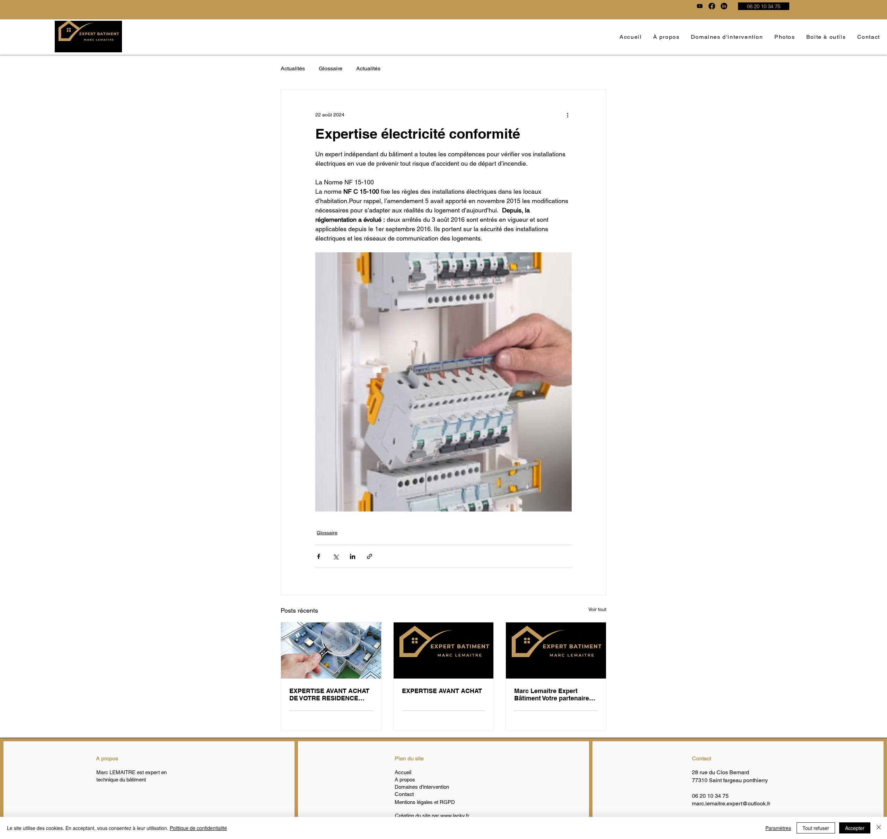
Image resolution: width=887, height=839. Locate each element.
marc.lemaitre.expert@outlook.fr (731, 803)
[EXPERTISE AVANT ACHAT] (444, 650)
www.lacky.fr (454, 816)
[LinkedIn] (724, 6)
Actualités (293, 68)
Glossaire (330, 68)
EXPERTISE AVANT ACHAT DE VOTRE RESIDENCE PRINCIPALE (329, 694)
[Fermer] (879, 827)
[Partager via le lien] (369, 556)
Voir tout (597, 609)
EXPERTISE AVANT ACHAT (442, 690)
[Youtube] (699, 6)
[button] (784, 37)
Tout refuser (815, 827)
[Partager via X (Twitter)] (335, 556)
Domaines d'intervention (422, 787)
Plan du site (409, 758)
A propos (107, 758)
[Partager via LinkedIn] (352, 556)
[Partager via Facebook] (318, 556)
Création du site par (417, 816)
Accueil (403, 772)
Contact (701, 758)
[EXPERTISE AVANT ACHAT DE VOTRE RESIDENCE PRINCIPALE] (331, 650)
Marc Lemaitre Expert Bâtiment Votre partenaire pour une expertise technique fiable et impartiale (551, 694)
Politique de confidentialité (198, 827)
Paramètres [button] (778, 827)
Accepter (854, 827)
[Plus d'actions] (567, 115)
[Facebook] (712, 6)
